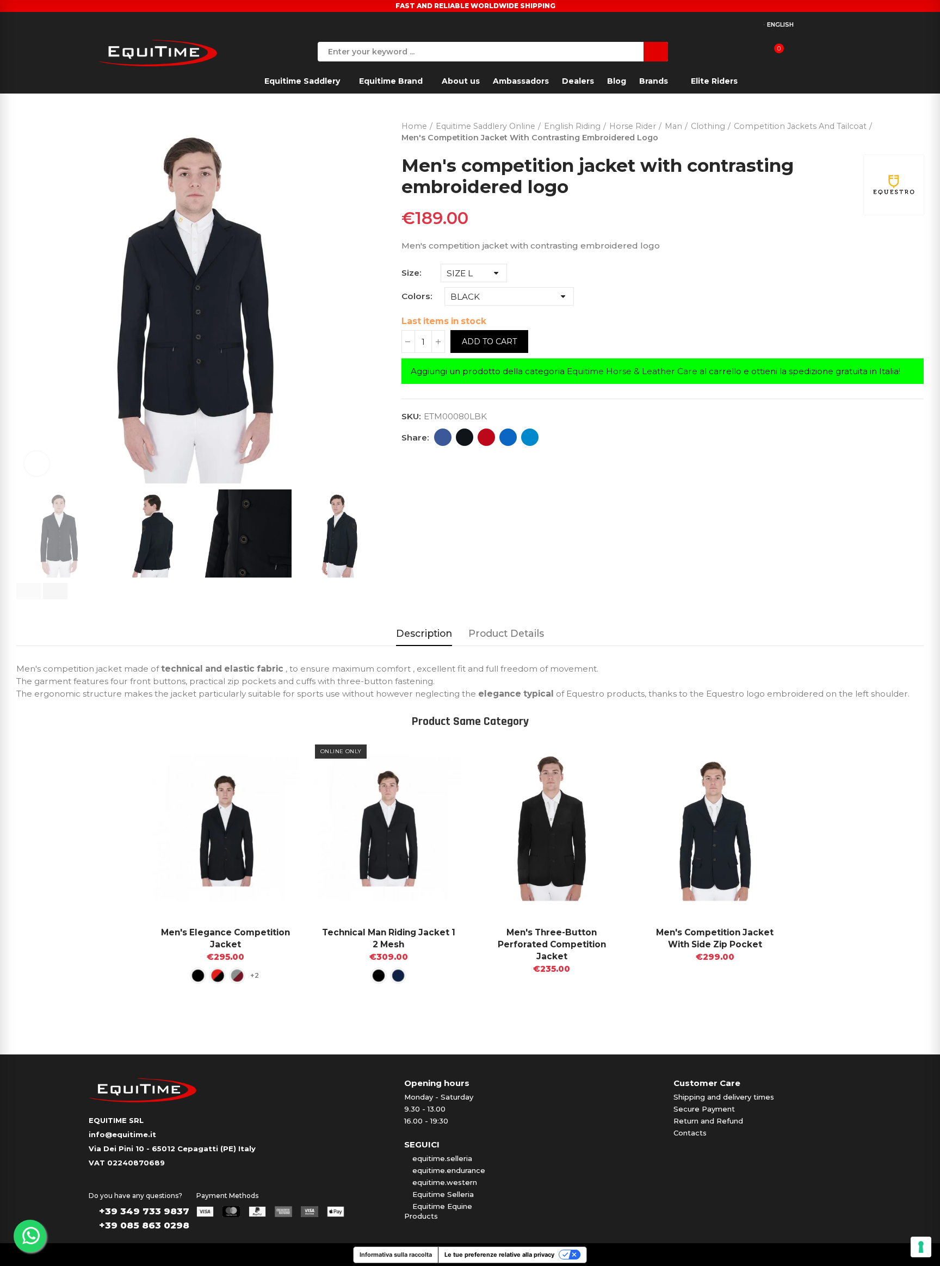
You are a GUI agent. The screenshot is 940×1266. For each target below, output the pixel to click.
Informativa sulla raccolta (396, 1254)
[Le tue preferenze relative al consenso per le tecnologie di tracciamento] (921, 1247)
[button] (28, 591)
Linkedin (508, 437)
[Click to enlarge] (36, 463)
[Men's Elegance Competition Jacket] (225, 827)
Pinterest (486, 437)
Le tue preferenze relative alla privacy (499, 1254)
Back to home (901, 129)
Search (656, 51)
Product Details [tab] (506, 633)
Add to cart (489, 341)
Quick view (271, 755)
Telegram (530, 437)
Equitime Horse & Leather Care (632, 371)
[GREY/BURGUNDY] (237, 976)
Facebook (443, 437)
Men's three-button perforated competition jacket (552, 944)
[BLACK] (198, 976)
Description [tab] (424, 633)
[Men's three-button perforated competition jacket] (551, 827)
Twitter (464, 437)
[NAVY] (398, 976)
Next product (915, 129)
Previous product (888, 129)
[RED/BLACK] (218, 976)
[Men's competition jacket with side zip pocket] (714, 827)
